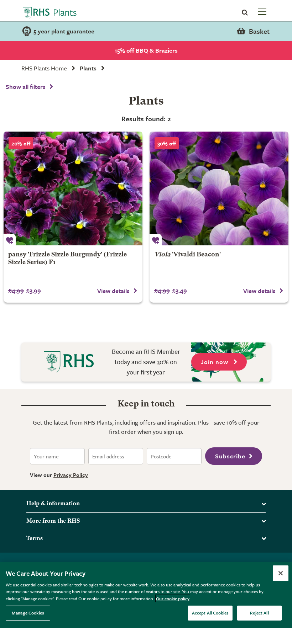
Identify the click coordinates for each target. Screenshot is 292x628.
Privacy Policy (70, 475)
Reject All (259, 613)
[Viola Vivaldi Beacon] (219, 188)
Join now (215, 361)
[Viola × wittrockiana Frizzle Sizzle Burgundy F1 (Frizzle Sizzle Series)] (73, 188)
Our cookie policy (172, 598)
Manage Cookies (28, 613)
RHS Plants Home (44, 68)
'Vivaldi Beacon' (187, 255)
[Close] (280, 573)
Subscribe (230, 456)
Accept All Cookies (210, 613)
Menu (261, 11)
